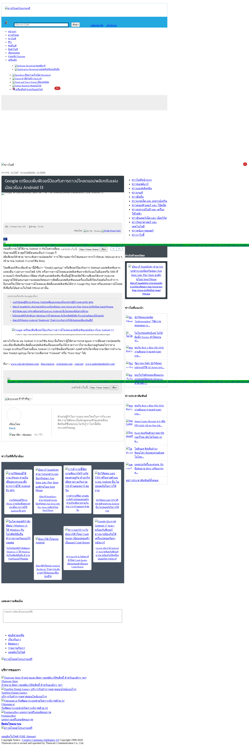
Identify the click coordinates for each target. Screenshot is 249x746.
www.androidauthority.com (100, 364)
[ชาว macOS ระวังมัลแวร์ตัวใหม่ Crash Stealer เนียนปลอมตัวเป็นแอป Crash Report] (77, 536)
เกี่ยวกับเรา (14, 639)
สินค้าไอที (13, 49)
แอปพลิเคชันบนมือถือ (49, 69)
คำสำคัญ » (25, 398)
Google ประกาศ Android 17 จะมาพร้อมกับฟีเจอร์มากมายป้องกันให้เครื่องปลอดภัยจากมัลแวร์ (107, 553)
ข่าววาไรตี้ (138, 234)
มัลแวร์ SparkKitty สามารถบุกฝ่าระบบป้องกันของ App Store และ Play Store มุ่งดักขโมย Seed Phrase (63, 307)
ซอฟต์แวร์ (40, 65)
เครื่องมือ (12, 60)
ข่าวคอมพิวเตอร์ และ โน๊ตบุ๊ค (149, 205)
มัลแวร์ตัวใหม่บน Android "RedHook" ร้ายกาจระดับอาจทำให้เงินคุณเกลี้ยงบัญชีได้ (53, 320)
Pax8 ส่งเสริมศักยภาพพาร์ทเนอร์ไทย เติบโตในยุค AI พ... (149, 437)
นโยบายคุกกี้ (70, 732)
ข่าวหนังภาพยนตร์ (143, 230)
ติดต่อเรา (13, 643)
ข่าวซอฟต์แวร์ (140, 184)
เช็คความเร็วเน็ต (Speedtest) (37, 75)
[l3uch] (108, 231)
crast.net (79, 364)
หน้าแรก (12, 31)
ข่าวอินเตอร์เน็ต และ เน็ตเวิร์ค (149, 218)
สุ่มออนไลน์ (35, 85)
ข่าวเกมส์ (137, 192)
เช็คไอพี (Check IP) (32, 78)
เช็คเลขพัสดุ (43, 82)
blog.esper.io (47, 364)
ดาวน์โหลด (13, 35)
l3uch (12, 428)
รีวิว (10, 42)
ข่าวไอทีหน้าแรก (142, 179)
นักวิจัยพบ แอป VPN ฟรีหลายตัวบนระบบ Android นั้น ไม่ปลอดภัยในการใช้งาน (50, 311)
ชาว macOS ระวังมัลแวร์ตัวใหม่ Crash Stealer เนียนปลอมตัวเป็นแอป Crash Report (77, 561)
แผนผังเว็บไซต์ (16, 652)
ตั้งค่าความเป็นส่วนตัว (14, 732)
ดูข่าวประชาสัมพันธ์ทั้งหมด (142, 480)
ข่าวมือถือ (41, 172)
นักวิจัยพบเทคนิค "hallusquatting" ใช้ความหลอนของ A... (147, 321)
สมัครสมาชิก (96, 25)
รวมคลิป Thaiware (16, 56)
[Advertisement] (124, 135)
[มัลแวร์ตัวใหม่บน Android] (48, 542)
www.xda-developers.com (25, 364)
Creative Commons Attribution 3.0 (40, 740)
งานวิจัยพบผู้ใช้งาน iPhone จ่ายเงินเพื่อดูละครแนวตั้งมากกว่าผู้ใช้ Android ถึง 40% (53, 302)
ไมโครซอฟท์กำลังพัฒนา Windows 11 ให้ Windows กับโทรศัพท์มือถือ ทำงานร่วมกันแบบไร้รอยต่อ (58, 316)
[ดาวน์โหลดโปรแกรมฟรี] (17, 8)
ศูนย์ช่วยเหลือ (16, 635)
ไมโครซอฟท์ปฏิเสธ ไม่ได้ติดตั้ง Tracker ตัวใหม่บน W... (148, 337)
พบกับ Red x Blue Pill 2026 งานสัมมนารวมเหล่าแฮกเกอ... (149, 351)
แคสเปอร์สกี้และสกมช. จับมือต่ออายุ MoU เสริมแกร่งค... (148, 468)
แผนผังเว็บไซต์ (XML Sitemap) (18, 736)
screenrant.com (64, 364)
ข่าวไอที (12, 38)
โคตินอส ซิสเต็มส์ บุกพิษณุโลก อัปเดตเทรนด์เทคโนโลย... (149, 452)
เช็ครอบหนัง (14, 53)
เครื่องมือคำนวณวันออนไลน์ (29, 89)
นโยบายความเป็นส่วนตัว (44, 732)
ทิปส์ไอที (12, 45)
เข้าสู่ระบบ (111, 25)
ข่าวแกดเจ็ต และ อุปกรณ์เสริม (149, 201)
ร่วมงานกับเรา (16, 648)
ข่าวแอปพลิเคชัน (27, 172)
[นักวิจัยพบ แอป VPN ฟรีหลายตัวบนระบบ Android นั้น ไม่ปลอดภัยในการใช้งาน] (107, 481)
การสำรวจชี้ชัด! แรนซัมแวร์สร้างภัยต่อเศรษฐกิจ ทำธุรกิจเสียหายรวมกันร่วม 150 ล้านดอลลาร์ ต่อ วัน (77, 503)
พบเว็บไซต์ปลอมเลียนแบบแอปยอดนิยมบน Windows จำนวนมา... (149, 379)
